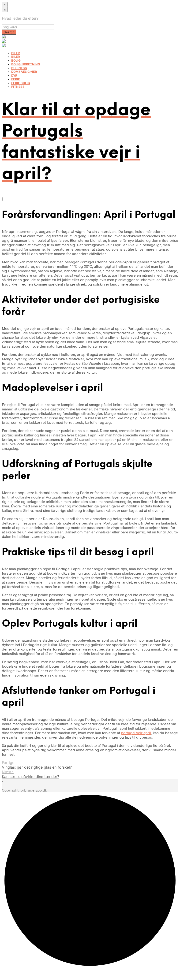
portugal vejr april (136, 732)
